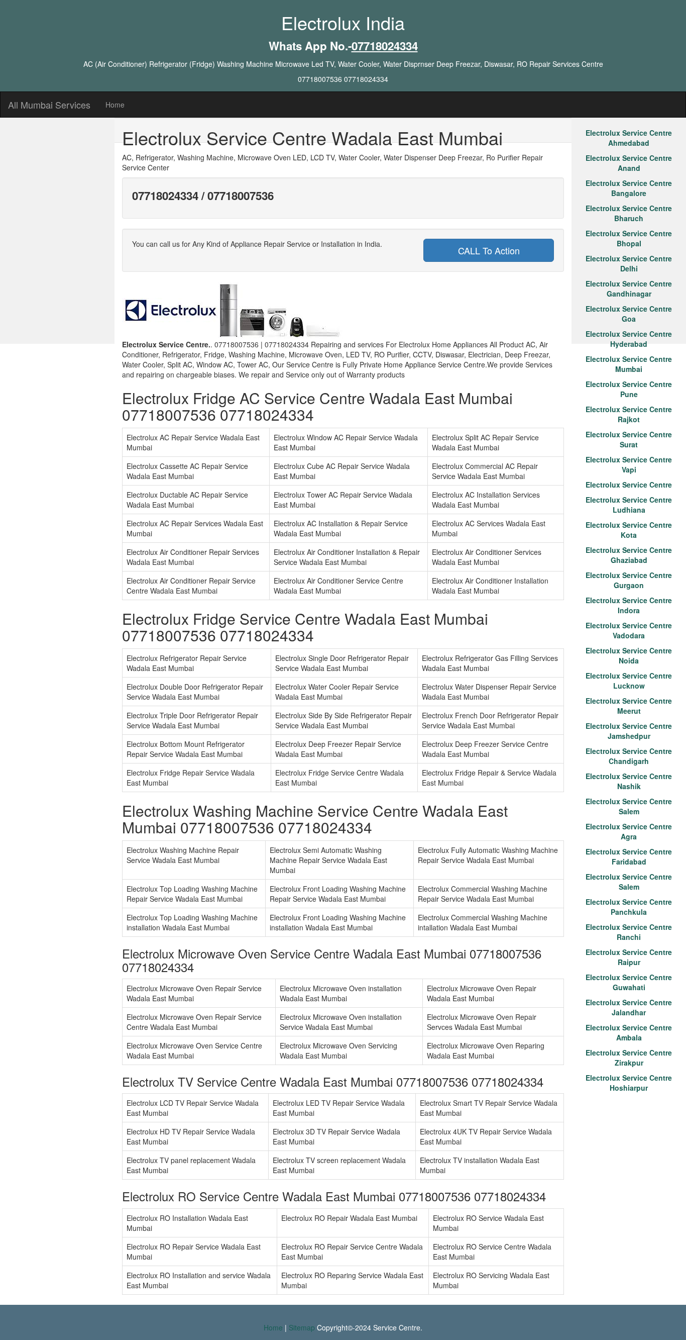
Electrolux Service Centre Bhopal (629, 238)
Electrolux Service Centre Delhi (629, 263)
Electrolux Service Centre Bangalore (629, 188)
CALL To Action (489, 250)
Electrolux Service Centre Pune (629, 389)
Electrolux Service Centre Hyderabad (629, 339)
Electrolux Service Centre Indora (629, 605)
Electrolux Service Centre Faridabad (629, 856)
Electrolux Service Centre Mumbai (629, 364)
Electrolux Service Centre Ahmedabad (629, 138)
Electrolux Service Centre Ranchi (629, 932)
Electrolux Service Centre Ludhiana (629, 505)
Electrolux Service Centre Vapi (629, 464)
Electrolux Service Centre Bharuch (629, 213)
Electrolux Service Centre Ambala (629, 1032)
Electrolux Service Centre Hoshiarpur (629, 1083)
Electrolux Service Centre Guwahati (629, 982)
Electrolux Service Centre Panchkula (629, 907)
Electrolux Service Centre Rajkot (629, 414)
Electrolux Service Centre (629, 485)
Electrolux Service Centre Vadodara (629, 630)
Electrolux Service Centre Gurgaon (629, 580)
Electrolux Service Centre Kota (629, 530)
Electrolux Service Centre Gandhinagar (629, 288)
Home (115, 105)
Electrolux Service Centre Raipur (629, 957)
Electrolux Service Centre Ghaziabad (629, 555)
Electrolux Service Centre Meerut (629, 706)
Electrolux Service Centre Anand (629, 163)
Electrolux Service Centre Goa (629, 314)
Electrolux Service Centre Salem (629, 806)
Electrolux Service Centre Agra (629, 831)
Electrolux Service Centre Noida (629, 655)
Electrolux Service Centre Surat (629, 439)
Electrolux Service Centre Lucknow (629, 681)
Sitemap (302, 1327)
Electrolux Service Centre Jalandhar (629, 1007)
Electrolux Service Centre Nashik (629, 781)
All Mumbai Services (49, 104)
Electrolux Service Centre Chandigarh (629, 756)
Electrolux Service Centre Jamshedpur (629, 731)
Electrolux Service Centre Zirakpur (629, 1057)
